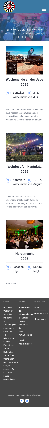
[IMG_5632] (24, 221)
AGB (37, 307)
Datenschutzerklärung (39, 313)
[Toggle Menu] (44, 10)
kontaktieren (9, 379)
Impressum (39, 319)
